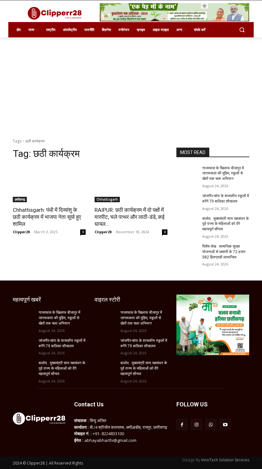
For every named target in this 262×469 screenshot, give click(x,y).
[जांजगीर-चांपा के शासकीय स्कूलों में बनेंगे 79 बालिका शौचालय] (187, 201)
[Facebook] (182, 424)
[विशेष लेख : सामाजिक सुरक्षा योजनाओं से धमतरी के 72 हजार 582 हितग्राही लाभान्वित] (187, 251)
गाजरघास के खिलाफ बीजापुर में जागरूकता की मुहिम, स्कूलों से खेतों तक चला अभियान (223, 173)
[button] (241, 29)
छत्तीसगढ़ (20, 199)
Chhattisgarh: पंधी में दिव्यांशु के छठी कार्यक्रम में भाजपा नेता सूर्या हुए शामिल (47, 217)
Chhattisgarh (107, 199)
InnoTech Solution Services (225, 460)
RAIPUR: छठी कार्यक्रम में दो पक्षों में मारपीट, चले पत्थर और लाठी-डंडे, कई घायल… (130, 217)
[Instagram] (196, 424)
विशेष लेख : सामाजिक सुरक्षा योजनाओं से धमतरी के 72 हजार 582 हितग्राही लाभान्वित (223, 251)
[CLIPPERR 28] (56, 13)
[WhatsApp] (210, 424)
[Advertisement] (131, 85)
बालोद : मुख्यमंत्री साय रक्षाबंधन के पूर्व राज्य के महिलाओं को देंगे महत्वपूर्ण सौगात (225, 224)
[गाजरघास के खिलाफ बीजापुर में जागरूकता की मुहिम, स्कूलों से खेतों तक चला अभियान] (187, 173)
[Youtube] (225, 424)
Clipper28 (21, 231)
